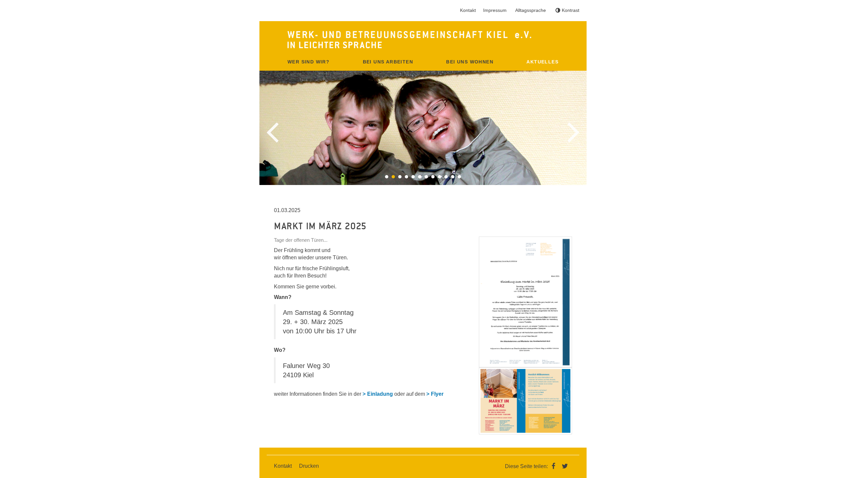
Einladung (380, 394)
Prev (273, 132)
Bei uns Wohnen (469, 61)
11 (452, 176)
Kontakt (468, 10)
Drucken (309, 466)
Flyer (437, 394)
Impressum (495, 10)
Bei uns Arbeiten (388, 61)
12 (459, 176)
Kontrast (570, 10)
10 (446, 176)
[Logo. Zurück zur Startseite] (423, 40)
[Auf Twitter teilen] (565, 466)
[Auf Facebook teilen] (555, 466)
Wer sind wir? (308, 61)
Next (573, 132)
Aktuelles (542, 61)
